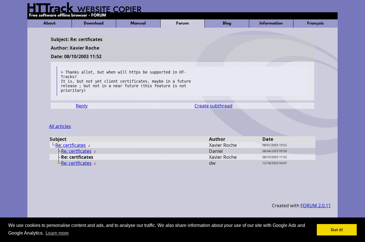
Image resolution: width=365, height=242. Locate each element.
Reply (82, 106)
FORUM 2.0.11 (316, 205)
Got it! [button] (337, 229)
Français (315, 23)
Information (271, 23)
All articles (60, 126)
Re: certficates (70, 145)
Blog (227, 23)
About (49, 23)
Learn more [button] (57, 233)
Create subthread (213, 106)
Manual (138, 23)
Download (94, 23)
